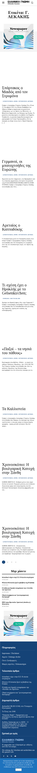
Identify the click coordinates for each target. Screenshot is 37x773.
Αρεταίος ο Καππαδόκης (12, 227)
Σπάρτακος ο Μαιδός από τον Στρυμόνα (15, 92)
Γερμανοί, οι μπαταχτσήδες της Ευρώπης (16, 165)
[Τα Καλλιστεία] (18, 389)
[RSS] (7, 756)
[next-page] (15, 562)
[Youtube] (15, 756)
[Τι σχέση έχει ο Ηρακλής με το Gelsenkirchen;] (18, 266)
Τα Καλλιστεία (13, 408)
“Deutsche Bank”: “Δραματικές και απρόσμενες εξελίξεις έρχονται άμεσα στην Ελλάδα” (18, 717)
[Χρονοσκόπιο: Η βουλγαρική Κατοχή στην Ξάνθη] (18, 445)
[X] (11, 756)
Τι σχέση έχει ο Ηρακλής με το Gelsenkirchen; (14, 289)
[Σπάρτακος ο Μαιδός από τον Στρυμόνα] (18, 68)
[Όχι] (35, 766)
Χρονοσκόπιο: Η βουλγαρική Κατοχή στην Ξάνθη (18, 468)
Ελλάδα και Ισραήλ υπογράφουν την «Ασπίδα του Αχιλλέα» (17, 589)
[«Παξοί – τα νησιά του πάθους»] (18, 329)
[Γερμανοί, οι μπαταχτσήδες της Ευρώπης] (18, 142)
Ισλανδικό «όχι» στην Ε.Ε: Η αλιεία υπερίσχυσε (18, 577)
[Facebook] (3, 756)
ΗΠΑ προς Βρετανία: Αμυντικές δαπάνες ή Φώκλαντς (16, 603)
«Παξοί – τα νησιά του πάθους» (16, 351)
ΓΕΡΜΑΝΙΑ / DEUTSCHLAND (11, 298)
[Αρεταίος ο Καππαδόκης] (18, 206)
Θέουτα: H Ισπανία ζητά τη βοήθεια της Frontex (18, 582)
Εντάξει (18, 769)
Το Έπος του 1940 (8, 711)
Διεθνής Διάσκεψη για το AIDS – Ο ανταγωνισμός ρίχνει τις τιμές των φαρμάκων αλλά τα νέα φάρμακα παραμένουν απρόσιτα (15, 725)
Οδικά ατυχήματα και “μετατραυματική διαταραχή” (15, 596)
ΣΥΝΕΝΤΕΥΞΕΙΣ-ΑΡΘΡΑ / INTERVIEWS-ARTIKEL (18, 101)
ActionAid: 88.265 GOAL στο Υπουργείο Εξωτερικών (17, 707)
